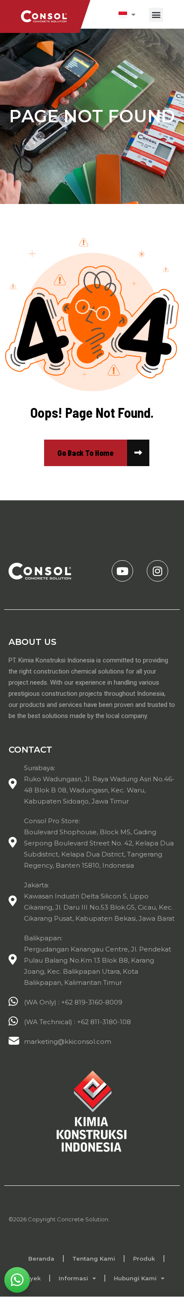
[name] (85, 453)
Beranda (41, 1258)
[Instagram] (157, 571)
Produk (144, 1258)
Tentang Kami (93, 1258)
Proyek (30, 1278)
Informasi (73, 1278)
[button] (156, 15)
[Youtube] (122, 571)
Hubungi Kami (135, 1278)
